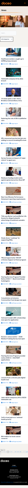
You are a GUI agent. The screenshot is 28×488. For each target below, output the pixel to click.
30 (20, 452)
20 (17, 452)
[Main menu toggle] (24, 3)
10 (15, 452)
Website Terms (10, 482)
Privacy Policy (4, 482)
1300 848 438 (14, 466)
